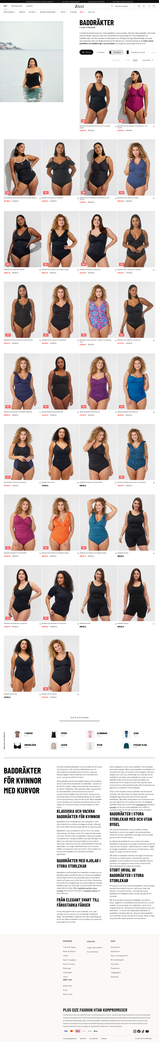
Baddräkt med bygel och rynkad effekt (91, 482)
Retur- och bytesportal (119, 955)
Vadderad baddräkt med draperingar (52, 412)
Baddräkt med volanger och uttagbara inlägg (55, 269)
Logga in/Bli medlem (94, 947)
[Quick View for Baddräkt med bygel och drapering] (116, 270)
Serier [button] (63, 12)
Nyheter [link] (22, 12)
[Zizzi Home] (79, 6)
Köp (5, 6)
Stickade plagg (138, 746)
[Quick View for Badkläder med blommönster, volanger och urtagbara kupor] (116, 340)
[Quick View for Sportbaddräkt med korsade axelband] (40, 482)
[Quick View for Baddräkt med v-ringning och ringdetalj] (153, 270)
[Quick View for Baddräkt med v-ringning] (78, 694)
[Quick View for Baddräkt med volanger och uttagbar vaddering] (40, 412)
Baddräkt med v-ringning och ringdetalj (129, 269)
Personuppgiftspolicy (70, 1038)
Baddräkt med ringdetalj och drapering (129, 340)
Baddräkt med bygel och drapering (90, 269)
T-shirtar (29, 734)
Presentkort (115, 968)
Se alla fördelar (92, 952)
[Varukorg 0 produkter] (154, 6)
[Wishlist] (113, 71)
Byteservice (115, 951)
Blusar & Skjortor (69, 951)
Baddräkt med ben (123, 553)
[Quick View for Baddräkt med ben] (153, 553)
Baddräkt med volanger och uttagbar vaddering (18, 412)
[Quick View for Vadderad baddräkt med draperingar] (78, 412)
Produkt (127, 60)
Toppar (66, 734)
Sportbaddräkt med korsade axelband (15, 482)
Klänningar (102, 734)
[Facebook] (138, 1031)
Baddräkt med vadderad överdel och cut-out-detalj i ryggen (95, 126)
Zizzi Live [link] (91, 12)
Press (65, 990)
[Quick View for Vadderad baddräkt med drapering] (116, 412)
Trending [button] (31, 12)
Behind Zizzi (67, 986)
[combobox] (122, 6)
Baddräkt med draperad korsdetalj (14, 269)
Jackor (66, 746)
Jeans (138, 734)
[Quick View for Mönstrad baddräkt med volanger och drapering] (153, 482)
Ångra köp (114, 977)
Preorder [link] (73, 12)
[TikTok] (143, 1031)
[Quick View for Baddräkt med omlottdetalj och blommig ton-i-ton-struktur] (153, 126)
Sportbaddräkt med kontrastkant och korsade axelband (20, 198)
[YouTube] (147, 1031)
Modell (135, 60)
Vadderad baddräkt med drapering (90, 412)
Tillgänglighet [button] (116, 972)
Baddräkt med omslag (10, 694)
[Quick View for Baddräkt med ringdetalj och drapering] (153, 340)
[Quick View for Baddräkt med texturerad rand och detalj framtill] (40, 340)
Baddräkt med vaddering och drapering (15, 623)
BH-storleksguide (117, 960)
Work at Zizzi (67, 994)
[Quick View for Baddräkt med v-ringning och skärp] (153, 198)
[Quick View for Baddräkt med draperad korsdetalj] (40, 270)
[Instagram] (134, 1031)
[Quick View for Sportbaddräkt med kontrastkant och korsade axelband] (40, 198)
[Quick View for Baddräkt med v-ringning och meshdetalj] (78, 340)
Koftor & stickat (69, 964)
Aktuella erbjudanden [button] (48, 12)
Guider (29, 6)
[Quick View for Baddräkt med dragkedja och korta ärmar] (78, 623)
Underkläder (29, 746)
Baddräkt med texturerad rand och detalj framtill (18, 340)
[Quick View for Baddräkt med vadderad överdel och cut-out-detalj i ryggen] (116, 126)
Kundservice (115, 947)
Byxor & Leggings (69, 960)
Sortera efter (146, 60)
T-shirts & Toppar (69, 947)
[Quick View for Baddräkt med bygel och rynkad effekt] (116, 482)
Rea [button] (81, 12)
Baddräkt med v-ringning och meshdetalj (54, 340)
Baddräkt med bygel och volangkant (52, 198)
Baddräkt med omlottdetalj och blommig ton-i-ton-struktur (133, 126)
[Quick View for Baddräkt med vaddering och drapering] (40, 623)
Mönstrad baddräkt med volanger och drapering (132, 482)
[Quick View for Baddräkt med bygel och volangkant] (78, 198)
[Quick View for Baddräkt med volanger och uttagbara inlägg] (78, 270)
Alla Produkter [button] (9, 12)
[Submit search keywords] (112, 6)
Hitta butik (115, 964)
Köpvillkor (83, 1038)
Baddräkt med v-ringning (49, 694)
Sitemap (103, 1038)
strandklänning (141, 804)
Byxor (102, 746)
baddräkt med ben (91, 890)
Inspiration (16, 6)
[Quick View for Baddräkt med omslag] (40, 694)
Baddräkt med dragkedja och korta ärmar (54, 623)
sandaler (113, 807)
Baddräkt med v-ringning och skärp (128, 198)
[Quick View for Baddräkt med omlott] (78, 482)
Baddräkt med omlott (48, 482)
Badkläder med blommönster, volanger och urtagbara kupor (95, 340)
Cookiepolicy (94, 1038)
